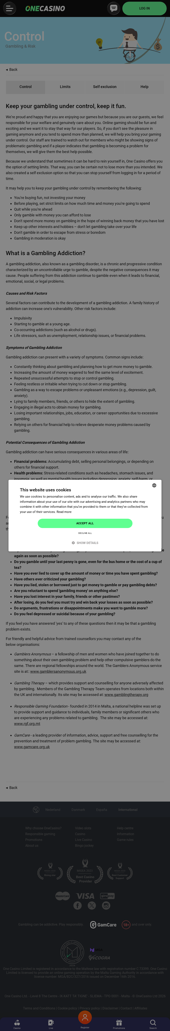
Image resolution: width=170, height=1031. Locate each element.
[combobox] (154, 485)
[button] (85, 542)
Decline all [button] (85, 533)
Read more (64, 512)
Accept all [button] (85, 523)
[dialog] (85, 515)
